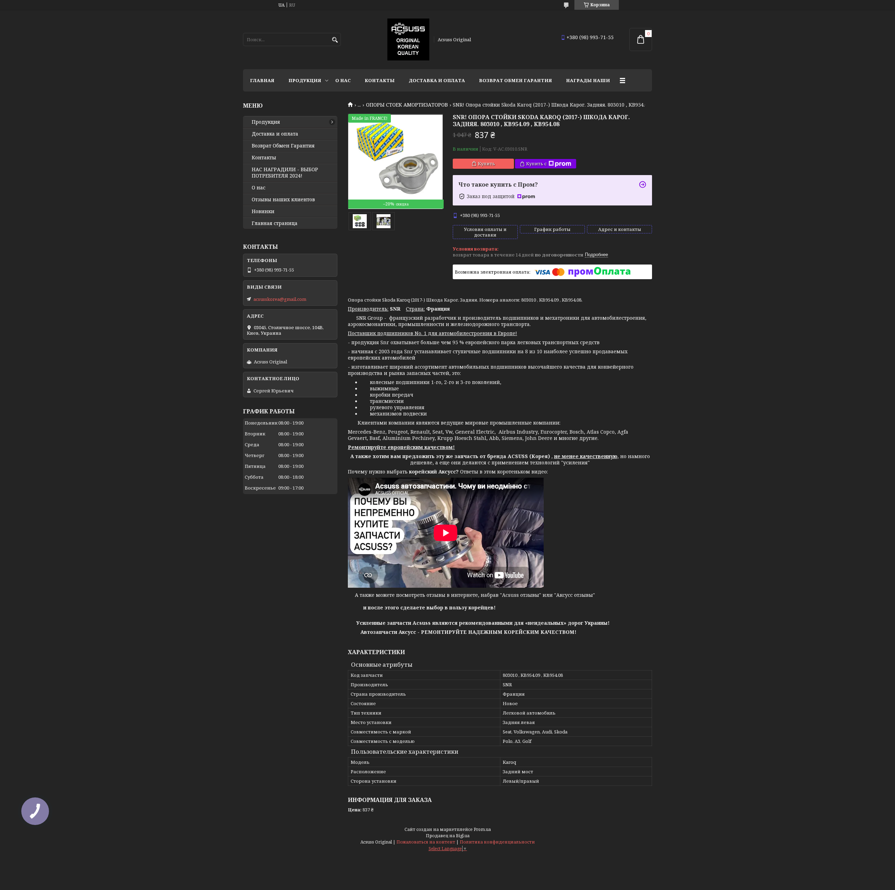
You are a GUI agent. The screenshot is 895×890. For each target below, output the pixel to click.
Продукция (304, 80)
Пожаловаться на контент (425, 842)
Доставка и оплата (437, 80)
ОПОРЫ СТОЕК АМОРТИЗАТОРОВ (407, 105)
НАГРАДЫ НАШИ (588, 80)
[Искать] (335, 40)
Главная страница (275, 223)
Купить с (536, 163)
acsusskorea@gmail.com (279, 299)
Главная (262, 80)
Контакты (380, 80)
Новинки (263, 211)
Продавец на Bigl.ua (448, 836)
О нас (343, 80)
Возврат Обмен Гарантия (515, 80)
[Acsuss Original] (408, 39)
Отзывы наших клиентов (283, 199)
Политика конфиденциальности (497, 842)
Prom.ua (482, 829)
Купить (486, 163)
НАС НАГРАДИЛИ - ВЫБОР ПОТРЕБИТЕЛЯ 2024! (285, 172)
